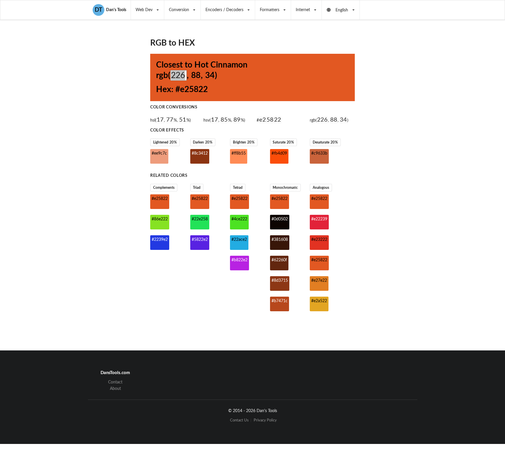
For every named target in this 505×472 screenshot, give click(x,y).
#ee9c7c (159, 153)
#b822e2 (239, 260)
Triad (196, 187)
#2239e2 (160, 240)
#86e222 (160, 219)
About (115, 389)
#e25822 (160, 199)
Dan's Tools (110, 10)
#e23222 (319, 240)
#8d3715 (279, 281)
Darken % (202, 142)
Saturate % (283, 142)
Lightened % (165, 142)
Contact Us (239, 420)
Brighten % (244, 142)
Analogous (321, 187)
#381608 (279, 240)
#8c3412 (200, 153)
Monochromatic (285, 187)
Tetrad (238, 187)
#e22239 (319, 219)
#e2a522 (319, 301)
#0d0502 (279, 219)
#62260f (279, 260)
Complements (163, 187)
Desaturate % (325, 142)
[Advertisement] (402, 115)
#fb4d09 (279, 153)
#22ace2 (239, 240)
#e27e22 (319, 281)
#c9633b (319, 153)
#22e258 (200, 219)
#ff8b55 (238, 153)
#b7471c (279, 301)
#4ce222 (239, 219)
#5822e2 (200, 240)
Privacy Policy (265, 420)
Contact (115, 382)
